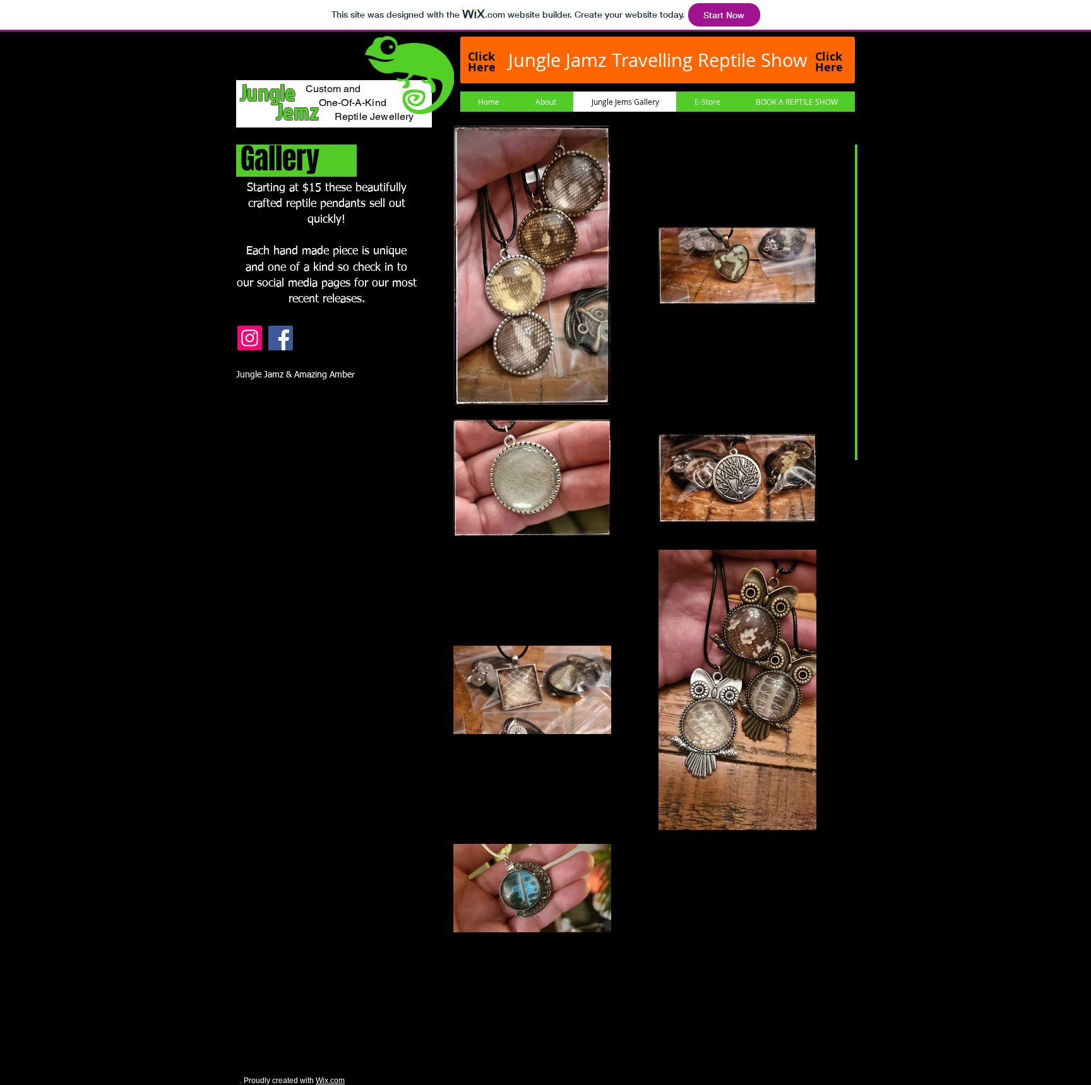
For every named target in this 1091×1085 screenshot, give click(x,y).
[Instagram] (249, 338)
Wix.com (330, 1080)
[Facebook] (280, 338)
